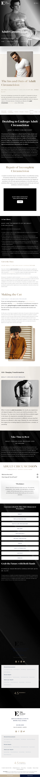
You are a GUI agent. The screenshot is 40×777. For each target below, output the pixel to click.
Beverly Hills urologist (24, 277)
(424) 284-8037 (31, 772)
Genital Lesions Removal (8, 677)
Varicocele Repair (22, 682)
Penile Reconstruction (16, 677)
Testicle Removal (28, 682)
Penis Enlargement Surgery (8, 669)
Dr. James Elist (12, 272)
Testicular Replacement (7, 684)
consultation (11, 103)
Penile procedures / (13, 41)
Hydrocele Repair (6, 682)
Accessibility (29, 698)
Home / (3, 41)
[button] (36, 3)
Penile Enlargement (17, 669)
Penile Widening (23, 669)
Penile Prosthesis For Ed (24, 677)
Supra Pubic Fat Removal (31, 669)
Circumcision (25, 41)
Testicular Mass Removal (14, 682)
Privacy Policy (23, 698)
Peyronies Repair (32, 677)
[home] (5, 3)
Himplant (14, 303)
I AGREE (20, 201)
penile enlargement (30, 301)
